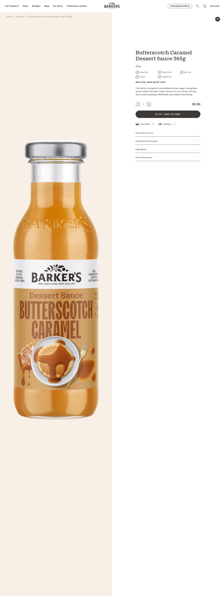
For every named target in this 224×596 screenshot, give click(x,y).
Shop (25, 6)
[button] (197, 6)
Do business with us (180, 6)
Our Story (58, 6)
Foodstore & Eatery (77, 6)
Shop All (20, 16)
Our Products (12, 6)
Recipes (36, 6)
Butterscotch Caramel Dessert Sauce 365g (49, 16)
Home (9, 16)
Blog (46, 6)
